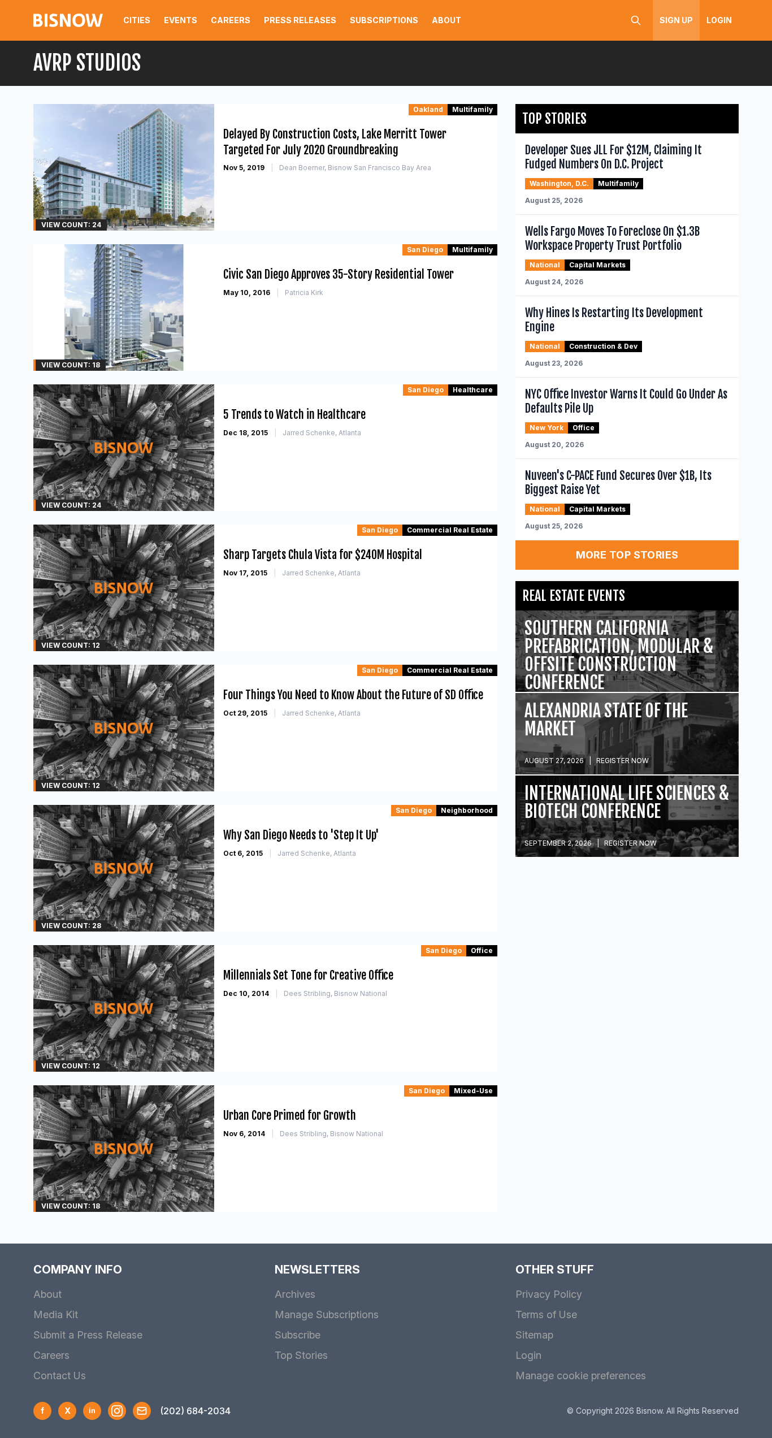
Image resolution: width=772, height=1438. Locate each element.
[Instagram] (117, 1411)
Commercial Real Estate (450, 530)
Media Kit (55, 1314)
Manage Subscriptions (327, 1314)
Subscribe (297, 1335)
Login (719, 20)
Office (482, 950)
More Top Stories (627, 555)
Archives (295, 1294)
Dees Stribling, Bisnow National (335, 993)
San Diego (425, 249)
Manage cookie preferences (580, 1375)
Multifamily (472, 109)
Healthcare (473, 390)
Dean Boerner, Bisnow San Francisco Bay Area (355, 167)
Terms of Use (546, 1314)
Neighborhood (467, 810)
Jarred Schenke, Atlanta (322, 432)
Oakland (428, 109)
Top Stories (301, 1355)
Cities (136, 20)
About (446, 20)
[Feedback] (142, 1411)
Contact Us (59, 1375)
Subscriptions (384, 20)
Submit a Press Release (87, 1335)
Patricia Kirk (304, 292)
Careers (230, 20)
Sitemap (534, 1335)
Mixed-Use (473, 1090)
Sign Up (676, 20)
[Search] (636, 20)
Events (180, 20)
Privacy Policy (548, 1294)
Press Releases (300, 20)
